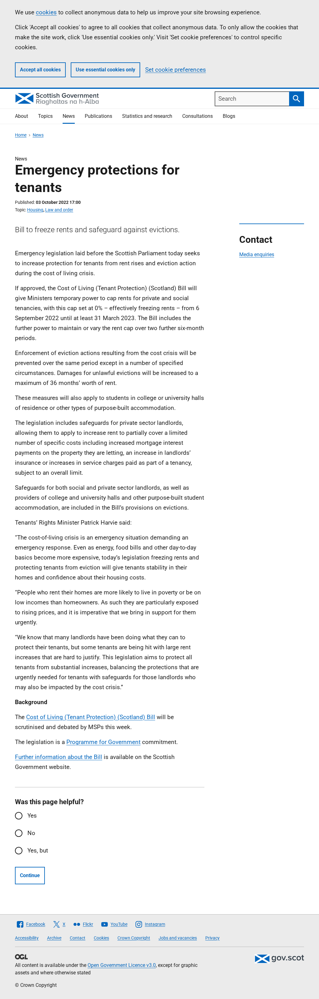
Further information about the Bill (58, 757)
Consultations (197, 116)
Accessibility (27, 937)
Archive (54, 937)
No (31, 833)
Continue (30, 875)
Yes (32, 815)
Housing (35, 209)
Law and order (59, 209)
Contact (77, 937)
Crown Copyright (133, 937)
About (21, 116)
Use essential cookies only (105, 70)
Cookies (101, 937)
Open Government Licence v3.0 (122, 965)
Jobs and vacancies (178, 937)
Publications (98, 116)
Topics (45, 116)
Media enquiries (256, 254)
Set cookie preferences (175, 69)
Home (20, 134)
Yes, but (37, 850)
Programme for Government (103, 742)
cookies (46, 12)
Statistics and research (147, 116)
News (69, 116)
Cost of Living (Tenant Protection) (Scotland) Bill (90, 717)
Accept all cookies (40, 70)
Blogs (229, 116)
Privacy (212, 937)
